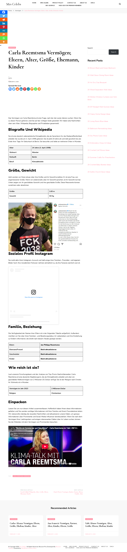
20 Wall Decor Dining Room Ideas (100, 75)
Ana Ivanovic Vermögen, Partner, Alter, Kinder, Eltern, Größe (62, 524)
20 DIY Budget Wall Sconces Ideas (101, 107)
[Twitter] (13, 89)
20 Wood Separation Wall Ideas (100, 90)
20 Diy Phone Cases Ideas (97, 136)
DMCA (93, 3)
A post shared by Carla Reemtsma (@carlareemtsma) (33, 321)
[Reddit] (17, 89)
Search (90, 48)
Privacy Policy (57, 3)
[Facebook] (10, 89)
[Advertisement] (63, 33)
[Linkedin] (21, 89)
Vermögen (12, 47)
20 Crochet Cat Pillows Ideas (99, 150)
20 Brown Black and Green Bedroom (102, 68)
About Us (83, 3)
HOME (34, 3)
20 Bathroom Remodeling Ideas (100, 128)
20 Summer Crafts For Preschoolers (101, 157)
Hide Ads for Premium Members (70, 5)
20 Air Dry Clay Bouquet (97, 82)
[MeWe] (28, 89)
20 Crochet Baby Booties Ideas (99, 165)
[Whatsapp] (35, 89)
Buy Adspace (50, 5)
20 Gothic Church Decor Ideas (99, 172)
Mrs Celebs (13, 4)
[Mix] (32, 89)
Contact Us (71, 3)
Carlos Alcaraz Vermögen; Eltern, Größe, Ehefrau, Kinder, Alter (25, 524)
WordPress (24, 548)
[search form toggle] (120, 4)
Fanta (10, 78)
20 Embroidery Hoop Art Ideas (99, 143)
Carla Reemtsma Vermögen (21, 476)
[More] (39, 89)
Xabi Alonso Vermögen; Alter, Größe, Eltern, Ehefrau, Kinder (99, 524)
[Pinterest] (24, 89)
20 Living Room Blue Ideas (98, 121)
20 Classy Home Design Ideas (99, 114)
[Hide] (0, 45)
